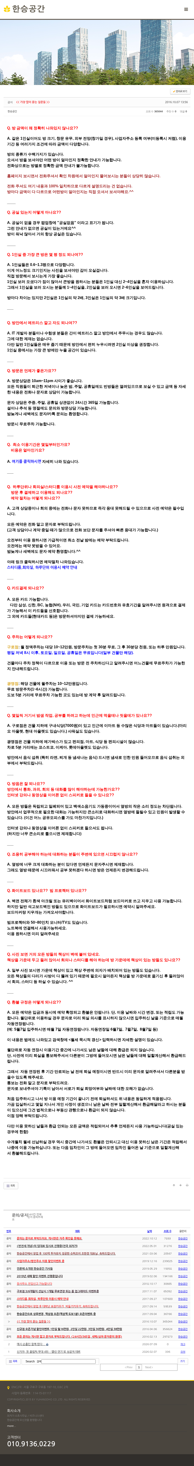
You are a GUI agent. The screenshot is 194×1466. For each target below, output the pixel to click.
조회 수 (168, 1231)
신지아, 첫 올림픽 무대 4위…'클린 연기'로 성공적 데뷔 (48, 1351)
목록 (12, 1185)
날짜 (149, 1231)
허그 (183, 1344)
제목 (77, 1231)
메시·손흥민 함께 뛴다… (31, 1344)
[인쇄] (187, 1185)
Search (30, 1361)
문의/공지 (20, 1215)
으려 (183, 1352)
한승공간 (12, 111)
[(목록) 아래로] (180, 1185)
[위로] (174, 1185)
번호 (8, 1231)
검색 (39, 1361)
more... (11, 1426)
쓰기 (182, 1361)
